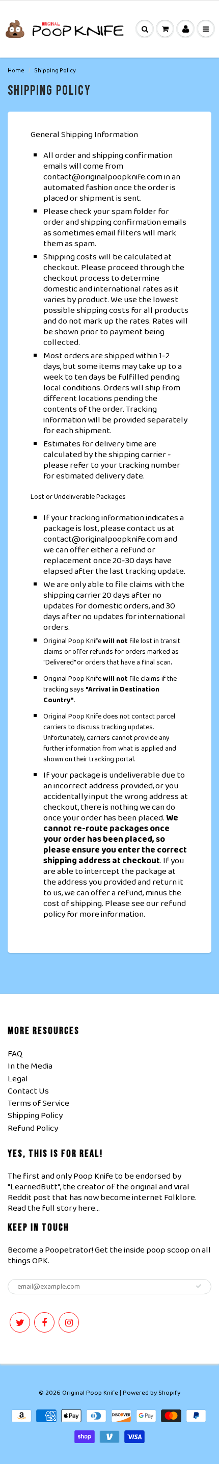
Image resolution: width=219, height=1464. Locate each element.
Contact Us (28, 1091)
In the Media (30, 1066)
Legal (18, 1079)
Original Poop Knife (90, 1393)
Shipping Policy (35, 1116)
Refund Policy (33, 1128)
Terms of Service (38, 1103)
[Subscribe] (198, 1286)
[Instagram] (69, 1322)
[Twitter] (20, 1322)
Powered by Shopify (151, 1393)
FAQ (15, 1054)
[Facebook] (44, 1322)
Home (16, 70)
